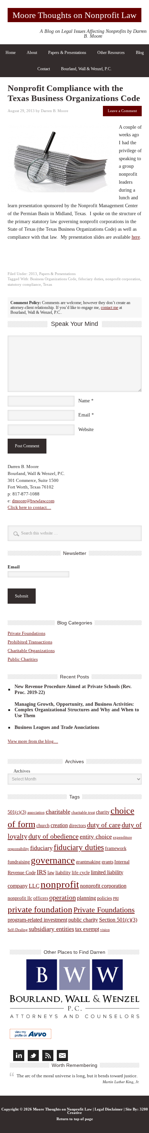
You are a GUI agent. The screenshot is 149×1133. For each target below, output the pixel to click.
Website (86, 429)
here (136, 237)
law (50, 872)
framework (115, 848)
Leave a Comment (122, 111)
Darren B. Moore (54, 111)
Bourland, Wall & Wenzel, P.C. (86, 68)
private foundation (40, 909)
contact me (109, 307)
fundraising (19, 862)
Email (84, 415)
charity (102, 812)
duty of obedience (53, 836)
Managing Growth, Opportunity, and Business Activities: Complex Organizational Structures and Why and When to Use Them (77, 710)
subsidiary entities (51, 928)
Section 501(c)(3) (118, 919)
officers (40, 898)
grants (107, 862)
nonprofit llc (20, 898)
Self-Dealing (18, 930)
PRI (116, 899)
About (32, 52)
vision (105, 930)
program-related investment (37, 919)
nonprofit (60, 884)
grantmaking (88, 862)
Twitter (33, 1055)
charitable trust (83, 812)
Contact (43, 68)
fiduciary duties (90, 279)
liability (63, 872)
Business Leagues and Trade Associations (57, 727)
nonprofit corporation (122, 279)
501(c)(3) (17, 812)
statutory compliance (24, 284)
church (43, 825)
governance (53, 860)
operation (62, 897)
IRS (41, 872)
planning (86, 898)
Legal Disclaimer (109, 1109)
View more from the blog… (33, 741)
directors (77, 825)
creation (59, 825)
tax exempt (87, 929)
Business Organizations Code (53, 279)
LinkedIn (18, 1055)
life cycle (81, 872)
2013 (33, 274)
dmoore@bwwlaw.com (33, 500)
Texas (47, 284)
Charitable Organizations (31, 650)
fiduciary (41, 847)
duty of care (104, 825)
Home (11, 52)
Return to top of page (74, 1119)
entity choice (96, 836)
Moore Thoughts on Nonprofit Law (74, 15)
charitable (58, 811)
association (36, 812)
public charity (83, 919)
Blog (140, 52)
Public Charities (23, 659)
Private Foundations (26, 633)
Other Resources (111, 52)
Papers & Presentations (67, 52)
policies (104, 898)
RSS (47, 1055)
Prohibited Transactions (30, 642)
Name (84, 400)
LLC (34, 886)
